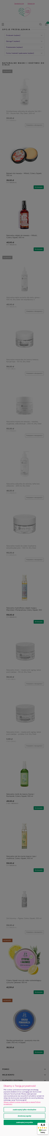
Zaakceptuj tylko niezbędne (24, 1110)
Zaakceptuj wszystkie (24, 1122)
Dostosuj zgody (24, 1116)
